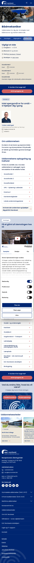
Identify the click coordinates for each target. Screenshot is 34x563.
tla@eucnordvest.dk (9, 129)
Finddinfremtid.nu (10, 397)
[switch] (29, 286)
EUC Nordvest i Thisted (14, 54)
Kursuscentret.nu (7, 506)
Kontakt (4, 532)
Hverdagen (7, 38)
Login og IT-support (8, 528)
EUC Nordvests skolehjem (10, 523)
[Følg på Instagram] (6, 485)
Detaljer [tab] (17, 251)
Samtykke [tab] (6, 251)
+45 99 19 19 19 (9, 470)
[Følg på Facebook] (3, 485)
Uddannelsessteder (8, 510)
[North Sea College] (11, 430)
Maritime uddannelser (9, 501)
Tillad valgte (17, 310)
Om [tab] (28, 251)
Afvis (17, 315)
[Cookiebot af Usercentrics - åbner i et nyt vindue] (24, 247)
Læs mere (15, 57)
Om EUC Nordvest (8, 514)
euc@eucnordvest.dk (11, 472)
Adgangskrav (17, 38)
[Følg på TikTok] (13, 485)
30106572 (6, 131)
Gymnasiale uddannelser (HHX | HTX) (14, 492)
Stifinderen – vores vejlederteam (13, 519)
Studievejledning (24, 397)
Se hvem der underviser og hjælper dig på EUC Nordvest (15, 209)
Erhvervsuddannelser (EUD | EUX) (13, 497)
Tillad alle (17, 305)
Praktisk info (27, 38)
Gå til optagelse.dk (17, 91)
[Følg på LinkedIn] (17, 485)
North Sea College (8, 432)
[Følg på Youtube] (10, 485)
